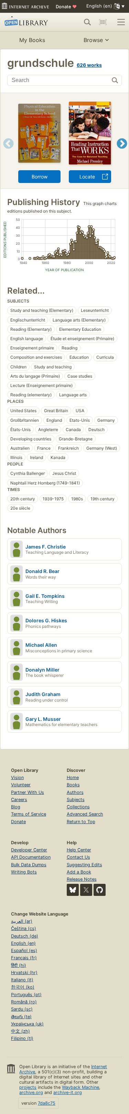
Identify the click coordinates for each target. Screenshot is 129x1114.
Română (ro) (24, 1001)
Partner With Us (27, 792)
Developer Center (29, 849)
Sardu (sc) (22, 1009)
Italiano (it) (22, 979)
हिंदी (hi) (18, 965)
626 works (89, 65)
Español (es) (24, 950)
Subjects (76, 799)
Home (73, 777)
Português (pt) (26, 994)
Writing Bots (24, 872)
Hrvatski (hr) (24, 972)
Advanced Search (85, 814)
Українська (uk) (27, 1023)
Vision (17, 777)
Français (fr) (24, 957)
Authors (75, 792)
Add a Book (79, 872)
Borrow (39, 177)
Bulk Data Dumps (28, 864)
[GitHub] (100, 890)
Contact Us (78, 857)
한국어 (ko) (22, 987)
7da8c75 (46, 1103)
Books (73, 784)
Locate (87, 177)
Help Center (79, 849)
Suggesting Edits (84, 864)
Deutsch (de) (24, 936)
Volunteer (21, 784)
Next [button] (122, 152)
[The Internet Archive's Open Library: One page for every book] (28, 22)
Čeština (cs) (23, 928)
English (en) (23, 943)
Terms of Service (28, 814)
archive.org (31, 1092)
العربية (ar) (21, 921)
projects (27, 1087)
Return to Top (81, 821)
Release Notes (82, 879)
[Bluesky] (73, 890)
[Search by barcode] (102, 22)
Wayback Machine (80, 1087)
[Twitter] (86, 890)
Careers (19, 799)
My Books (32, 40)
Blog (15, 806)
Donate (66, 6)
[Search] (87, 22)
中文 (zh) (20, 1031)
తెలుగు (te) (21, 1016)
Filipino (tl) (22, 1038)
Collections (78, 806)
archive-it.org (67, 1092)
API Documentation (31, 857)
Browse (93, 40)
